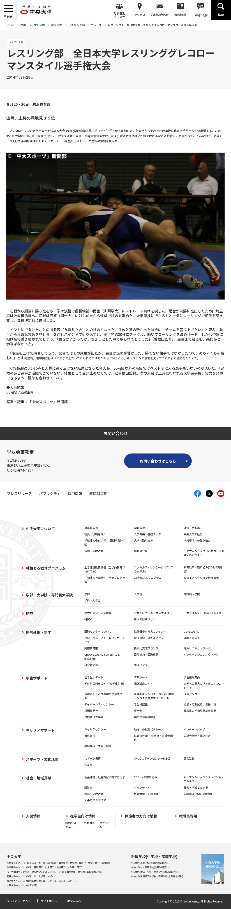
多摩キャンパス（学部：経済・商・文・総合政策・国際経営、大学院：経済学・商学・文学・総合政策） (60, 862)
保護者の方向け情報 (141, 816)
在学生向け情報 (82, 816)
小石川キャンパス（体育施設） (22, 885)
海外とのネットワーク (197, 648)
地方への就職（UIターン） (150, 729)
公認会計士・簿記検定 (197, 735)
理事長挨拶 (91, 528)
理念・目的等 (192, 528)
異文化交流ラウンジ (146, 648)
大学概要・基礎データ (147, 534)
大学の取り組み (143, 540)
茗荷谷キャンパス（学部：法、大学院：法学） (30, 876)
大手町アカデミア (95, 800)
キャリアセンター (95, 729)
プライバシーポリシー (20, 901)
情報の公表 (141, 551)
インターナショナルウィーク (201, 654)
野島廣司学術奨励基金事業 (200, 710)
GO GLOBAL (191, 631)
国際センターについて (97, 631)
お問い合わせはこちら (158, 461)
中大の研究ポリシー (146, 619)
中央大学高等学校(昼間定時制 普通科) (150, 862)
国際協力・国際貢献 (146, 654)
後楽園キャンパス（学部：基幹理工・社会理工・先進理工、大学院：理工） (45, 867)
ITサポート (141, 677)
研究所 (88, 619)
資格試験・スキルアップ (149, 638)
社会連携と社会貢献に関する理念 (104, 777)
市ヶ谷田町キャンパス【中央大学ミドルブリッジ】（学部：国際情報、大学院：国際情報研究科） (56, 871)
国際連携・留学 (38, 632)
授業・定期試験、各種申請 (200, 704)
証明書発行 (91, 710)
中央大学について (40, 528)
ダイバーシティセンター (99, 704)
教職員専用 (188, 816)
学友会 (88, 765)
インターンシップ (194, 729)
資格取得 (89, 735)
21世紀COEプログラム (148, 577)
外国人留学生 (192, 638)
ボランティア (142, 787)
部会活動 (189, 758)
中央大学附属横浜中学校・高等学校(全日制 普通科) (157, 876)
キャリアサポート (40, 730)
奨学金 (138, 710)
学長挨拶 (139, 528)
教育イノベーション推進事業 (201, 577)
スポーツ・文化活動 (42, 759)
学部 (87, 594)
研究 (29, 613)
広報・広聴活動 (93, 551)
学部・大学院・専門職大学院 (49, 595)
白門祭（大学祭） (95, 717)
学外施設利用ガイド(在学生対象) (104, 683)
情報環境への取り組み (197, 540)
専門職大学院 (192, 594)
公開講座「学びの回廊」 (198, 794)
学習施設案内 (192, 677)
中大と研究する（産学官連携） (153, 613)
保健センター (192, 694)
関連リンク (141, 665)
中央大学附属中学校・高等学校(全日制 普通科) (155, 871)
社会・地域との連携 (196, 787)
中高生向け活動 (93, 794)
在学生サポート (93, 677)
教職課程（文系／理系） (99, 746)
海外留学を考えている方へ (150, 631)
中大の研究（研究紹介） (99, 613)
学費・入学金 (92, 600)
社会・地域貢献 (38, 778)
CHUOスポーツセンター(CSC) (152, 758)
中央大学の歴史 (193, 534)
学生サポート (37, 678)
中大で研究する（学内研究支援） (204, 613)
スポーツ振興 (92, 758)
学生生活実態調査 (145, 717)
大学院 (138, 594)
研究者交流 (91, 665)
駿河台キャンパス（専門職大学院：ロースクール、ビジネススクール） (43, 880)
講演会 (88, 787)
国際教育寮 (91, 648)
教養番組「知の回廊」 (147, 794)
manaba (89, 822)
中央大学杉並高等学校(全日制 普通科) (150, 867)
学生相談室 (141, 704)
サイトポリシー (50, 901)
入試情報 (33, 816)
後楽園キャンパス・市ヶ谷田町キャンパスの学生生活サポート (154, 696)
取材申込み (74, 901)
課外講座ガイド (143, 683)
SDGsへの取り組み (145, 777)
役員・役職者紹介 (95, 534)
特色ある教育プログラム (46, 568)
